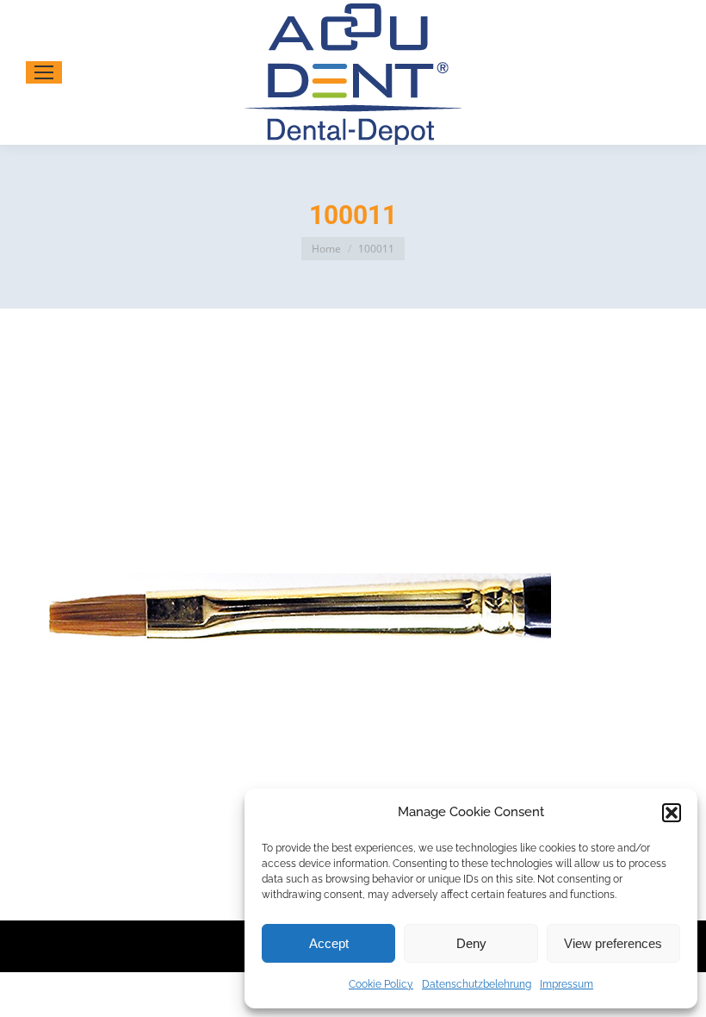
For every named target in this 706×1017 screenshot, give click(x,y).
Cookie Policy (381, 984)
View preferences (613, 943)
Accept (329, 943)
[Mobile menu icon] (44, 72)
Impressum (566, 984)
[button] (671, 812)
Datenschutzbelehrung (476, 984)
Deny (471, 943)
